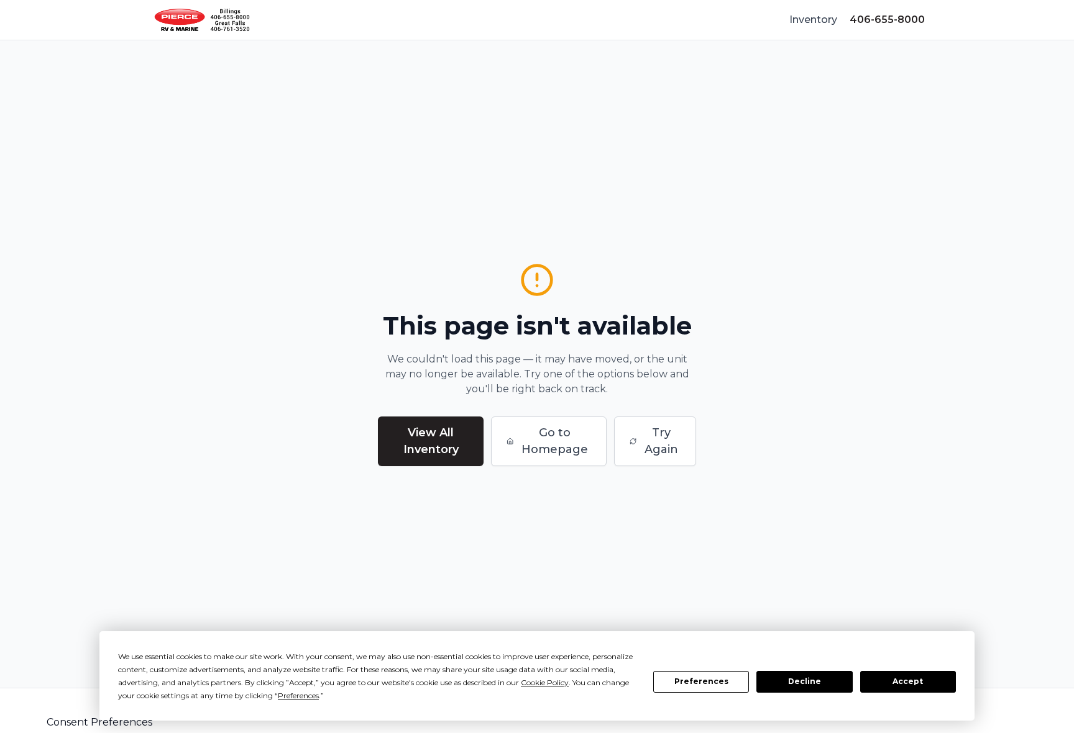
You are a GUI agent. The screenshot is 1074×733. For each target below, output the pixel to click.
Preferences (701, 681)
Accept (908, 681)
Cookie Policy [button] (545, 682)
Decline (804, 681)
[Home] (202, 19)
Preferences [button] (298, 695)
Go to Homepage (554, 441)
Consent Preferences (99, 722)
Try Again (661, 441)
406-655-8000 (887, 19)
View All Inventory (431, 441)
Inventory (813, 19)
